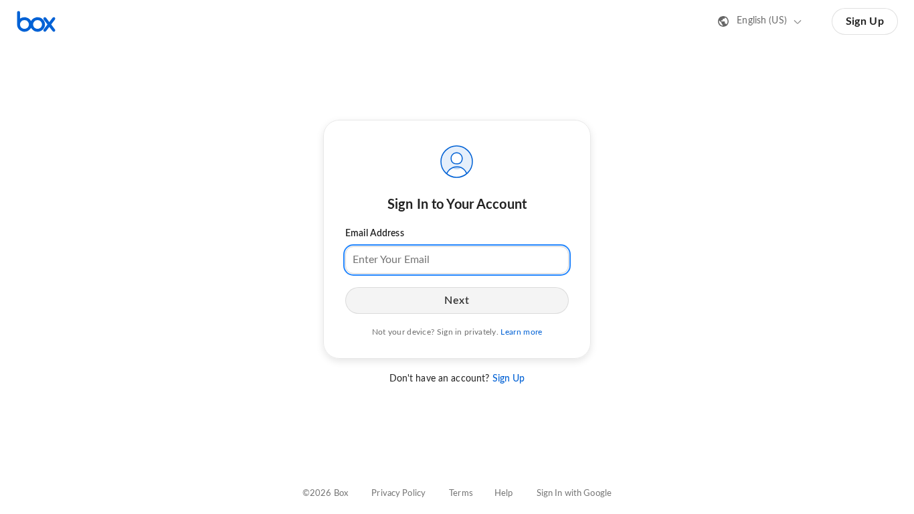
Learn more (521, 332)
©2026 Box (325, 493)
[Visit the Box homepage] (36, 21)
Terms (461, 493)
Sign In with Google (574, 493)
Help (503, 493)
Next (456, 300)
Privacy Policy (398, 493)
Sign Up (865, 21)
